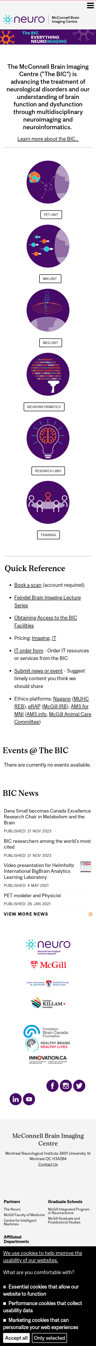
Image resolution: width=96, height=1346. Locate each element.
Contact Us (48, 1164)
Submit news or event (38, 671)
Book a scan (28, 585)
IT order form (28, 651)
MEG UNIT (50, 343)
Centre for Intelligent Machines (20, 1222)
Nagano (62, 699)
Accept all (16, 1338)
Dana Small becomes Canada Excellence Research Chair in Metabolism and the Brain (47, 817)
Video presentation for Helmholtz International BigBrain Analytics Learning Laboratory (39, 871)
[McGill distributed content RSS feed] (90, 913)
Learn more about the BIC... (48, 139)
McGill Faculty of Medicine (24, 1215)
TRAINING (48, 535)
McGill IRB (55, 706)
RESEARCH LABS (48, 471)
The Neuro (12, 1209)
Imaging (41, 638)
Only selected (49, 1338)
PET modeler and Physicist (32, 895)
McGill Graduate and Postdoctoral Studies (64, 1220)
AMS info (37, 714)
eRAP (34, 706)
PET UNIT (51, 215)
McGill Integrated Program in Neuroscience (68, 1211)
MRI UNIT (50, 279)
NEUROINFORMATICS (44, 407)
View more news (26, 914)
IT (54, 638)
